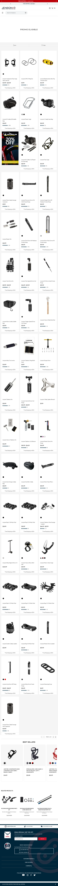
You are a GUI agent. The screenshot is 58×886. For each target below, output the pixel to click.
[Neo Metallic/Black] (41, 436)
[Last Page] (55, 737)
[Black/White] (41, 558)
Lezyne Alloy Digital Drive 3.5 (10, 562)
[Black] (3, 74)
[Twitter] (35, 875)
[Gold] (41, 74)
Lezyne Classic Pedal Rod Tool (47, 320)
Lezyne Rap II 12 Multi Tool (28, 603)
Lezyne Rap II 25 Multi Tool (9, 603)
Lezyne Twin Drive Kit (8, 281)
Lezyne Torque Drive (45, 360)
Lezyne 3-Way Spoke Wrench (47, 399)
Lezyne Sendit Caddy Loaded (10, 643)
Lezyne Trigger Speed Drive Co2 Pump (28, 322)
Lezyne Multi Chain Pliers (46, 482)
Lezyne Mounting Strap (46, 684)
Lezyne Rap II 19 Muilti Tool (47, 603)
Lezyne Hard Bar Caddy (27, 482)
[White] (5, 74)
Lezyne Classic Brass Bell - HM (28, 563)
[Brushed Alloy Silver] (44, 436)
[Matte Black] (24, 114)
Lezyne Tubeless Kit (7, 399)
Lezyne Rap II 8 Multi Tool (27, 643)
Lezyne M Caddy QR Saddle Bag (9, 120)
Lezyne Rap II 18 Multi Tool (9, 522)
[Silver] (22, 114)
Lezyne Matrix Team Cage (46, 562)
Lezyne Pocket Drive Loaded (47, 643)
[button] (29, 884)
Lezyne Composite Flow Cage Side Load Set (10, 79)
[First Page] (42, 737)
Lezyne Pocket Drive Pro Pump (46, 442)
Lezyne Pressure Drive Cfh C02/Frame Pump (28, 201)
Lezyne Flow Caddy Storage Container (9, 201)
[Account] (50, 8)
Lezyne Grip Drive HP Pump (9, 684)
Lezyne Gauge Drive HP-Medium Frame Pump (46, 201)
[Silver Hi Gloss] (3, 558)
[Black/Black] (22, 558)
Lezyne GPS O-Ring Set (27, 78)
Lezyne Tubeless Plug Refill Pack (28, 361)
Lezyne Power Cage (26, 119)
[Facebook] (31, 875)
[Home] (8, 8)
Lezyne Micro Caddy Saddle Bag (9, 322)
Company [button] (28, 865)
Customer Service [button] (28, 858)
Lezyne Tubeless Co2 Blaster (28, 441)
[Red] (5, 679)
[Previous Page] (44, 737)
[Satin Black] (41, 276)
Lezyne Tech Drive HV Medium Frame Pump (29, 241)
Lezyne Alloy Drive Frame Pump (27, 685)
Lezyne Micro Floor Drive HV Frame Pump (47, 241)
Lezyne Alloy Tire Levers (9, 360)
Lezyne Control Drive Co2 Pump (27, 401)
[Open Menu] (2, 12)
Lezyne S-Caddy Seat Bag (46, 119)
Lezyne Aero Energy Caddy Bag (9, 482)
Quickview (9, 815)
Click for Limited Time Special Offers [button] (13, 884)
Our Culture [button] (28, 862)
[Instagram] (28, 875)
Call (25, 849)
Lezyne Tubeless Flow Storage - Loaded (47, 523)
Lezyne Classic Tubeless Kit (9, 440)
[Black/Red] (43, 558)
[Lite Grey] (3, 276)
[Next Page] (53, 737)
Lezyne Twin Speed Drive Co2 (28, 281)
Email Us (25, 852)
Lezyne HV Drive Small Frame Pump (47, 281)
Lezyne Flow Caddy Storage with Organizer (9, 725)
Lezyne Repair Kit (7, 239)
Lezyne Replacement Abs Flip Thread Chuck (47, 79)
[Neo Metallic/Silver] (43, 436)
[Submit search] (25, 12)
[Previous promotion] (10, 3)
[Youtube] (23, 875)
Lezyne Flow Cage (44, 159)
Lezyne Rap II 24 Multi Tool (28, 522)
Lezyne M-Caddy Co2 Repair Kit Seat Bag (28, 160)
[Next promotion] (47, 3)
